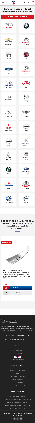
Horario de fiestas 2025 (17, 397)
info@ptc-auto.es (24, 335)
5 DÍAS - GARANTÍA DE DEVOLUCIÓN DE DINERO (17, 399)
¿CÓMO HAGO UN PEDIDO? (17, 351)
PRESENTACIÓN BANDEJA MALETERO (17, 402)
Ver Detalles (19, 292)
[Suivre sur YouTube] (21, 418)
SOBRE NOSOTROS (17, 379)
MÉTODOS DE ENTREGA (17, 359)
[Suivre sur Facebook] (14, 418)
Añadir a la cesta (19, 288)
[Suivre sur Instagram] (17, 418)
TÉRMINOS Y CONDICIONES (17, 370)
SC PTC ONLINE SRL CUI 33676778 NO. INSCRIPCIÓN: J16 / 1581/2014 (17, 384)
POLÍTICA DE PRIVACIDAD (17, 376)
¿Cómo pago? (17, 354)
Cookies (17, 373)
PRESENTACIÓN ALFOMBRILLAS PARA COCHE (17, 405)
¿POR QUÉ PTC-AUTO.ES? (17, 408)
